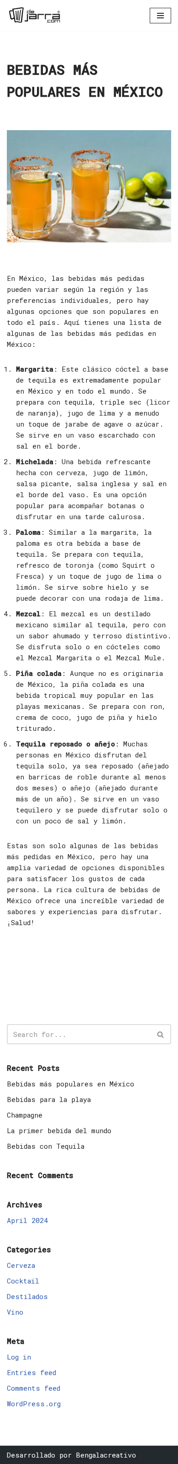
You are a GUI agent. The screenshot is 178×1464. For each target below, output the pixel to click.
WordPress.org (34, 1403)
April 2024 (27, 1220)
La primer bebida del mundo (59, 1130)
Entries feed (31, 1372)
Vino (15, 1311)
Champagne (24, 1114)
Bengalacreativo (106, 1454)
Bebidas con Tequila (45, 1146)
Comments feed (33, 1388)
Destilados (27, 1296)
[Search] (161, 1034)
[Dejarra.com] (34, 15)
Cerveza (21, 1265)
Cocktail (23, 1280)
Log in (19, 1356)
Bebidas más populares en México (70, 1083)
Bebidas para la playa (49, 1099)
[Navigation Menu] (160, 15)
